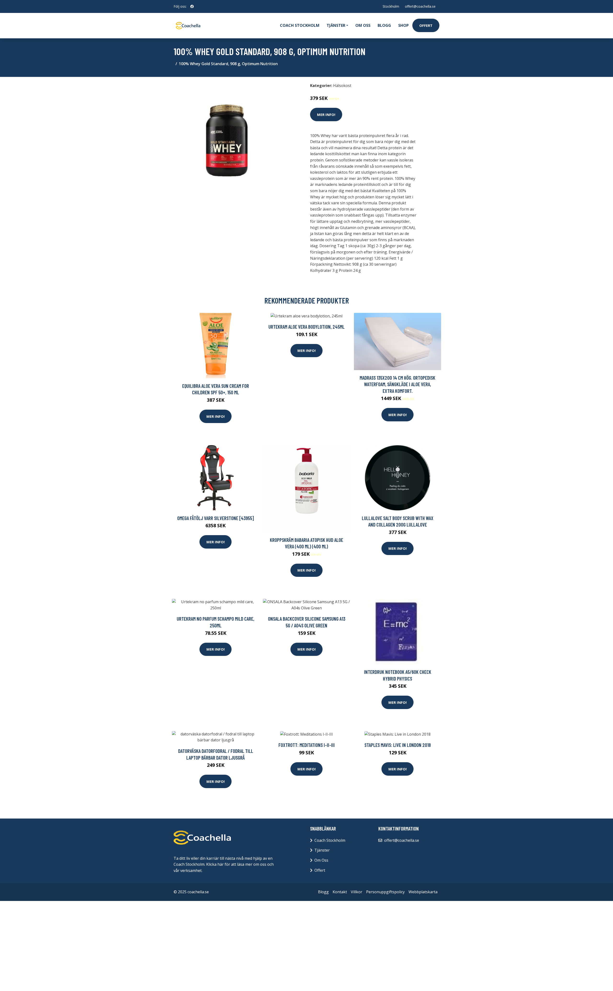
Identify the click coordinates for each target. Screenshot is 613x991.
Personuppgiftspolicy (385, 891)
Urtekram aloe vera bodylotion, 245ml (306, 327)
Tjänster (322, 850)
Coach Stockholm (299, 25)
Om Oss (321, 860)
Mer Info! (326, 114)
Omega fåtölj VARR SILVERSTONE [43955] (215, 518)
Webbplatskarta (423, 891)
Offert (425, 25)
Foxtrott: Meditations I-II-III (306, 745)
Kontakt (340, 891)
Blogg (384, 25)
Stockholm (391, 6)
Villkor (356, 891)
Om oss (362, 25)
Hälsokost (342, 85)
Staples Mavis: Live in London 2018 (397, 745)
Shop (403, 25)
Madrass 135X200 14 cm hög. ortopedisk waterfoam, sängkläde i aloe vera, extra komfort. (397, 384)
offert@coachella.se (420, 6)
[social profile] (192, 6)
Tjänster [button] (336, 25)
